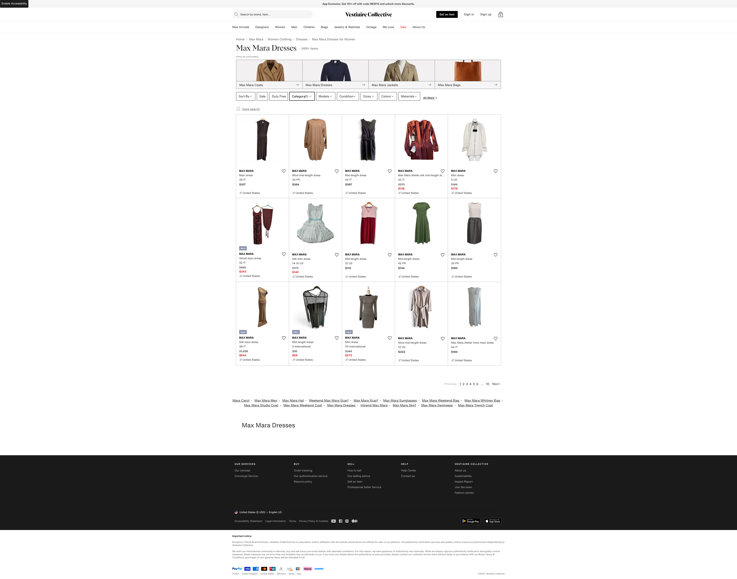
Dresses (301, 39)
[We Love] (397, 27)
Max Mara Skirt (404, 405)
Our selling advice (358, 476)
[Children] (317, 27)
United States (267, 573)
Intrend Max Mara (374, 405)
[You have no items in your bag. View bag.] (500, 14)
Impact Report (464, 482)
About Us (418, 27)
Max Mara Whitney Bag (482, 400)
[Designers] (271, 27)
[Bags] (330, 27)
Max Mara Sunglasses (400, 400)
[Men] (300, 27)
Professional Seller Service (364, 487)
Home (240, 39)
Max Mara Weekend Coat (302, 405)
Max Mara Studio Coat (261, 405)
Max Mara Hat (293, 400)
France (235, 573)
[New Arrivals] (252, 27)
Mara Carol (240, 400)
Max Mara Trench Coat (475, 405)
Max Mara (256, 39)
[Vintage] (379, 27)
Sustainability (463, 476)
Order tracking (303, 471)
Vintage (371, 27)
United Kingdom (250, 573)
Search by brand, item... (255, 14)
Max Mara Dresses (341, 405)
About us (460, 471)
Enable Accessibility (14, 4)
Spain (291, 573)
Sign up (486, 14)
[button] (500, 14)
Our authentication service (310, 476)
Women (280, 27)
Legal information (275, 521)
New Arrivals (240, 27)
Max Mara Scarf (366, 400)
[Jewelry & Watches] (362, 27)
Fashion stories (464, 493)
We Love (388, 27)
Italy (299, 573)
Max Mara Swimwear (437, 405)
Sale (403, 27)
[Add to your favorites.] (283, 171)
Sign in (469, 14)
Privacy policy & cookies (313, 521)
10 (487, 384)
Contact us (408, 476)
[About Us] (428, 27)
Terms (292, 521)
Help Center (408, 471)
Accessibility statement (248, 521)
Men (294, 27)
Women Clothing (280, 39)
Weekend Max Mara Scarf (329, 400)
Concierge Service (246, 476)
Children (309, 27)
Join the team (463, 487)
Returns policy (303, 482)
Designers (262, 27)
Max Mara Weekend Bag (440, 400)
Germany (281, 573)
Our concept (242, 471)
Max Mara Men (265, 400)
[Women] (288, 27)
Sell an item (447, 14)
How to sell (354, 471)
